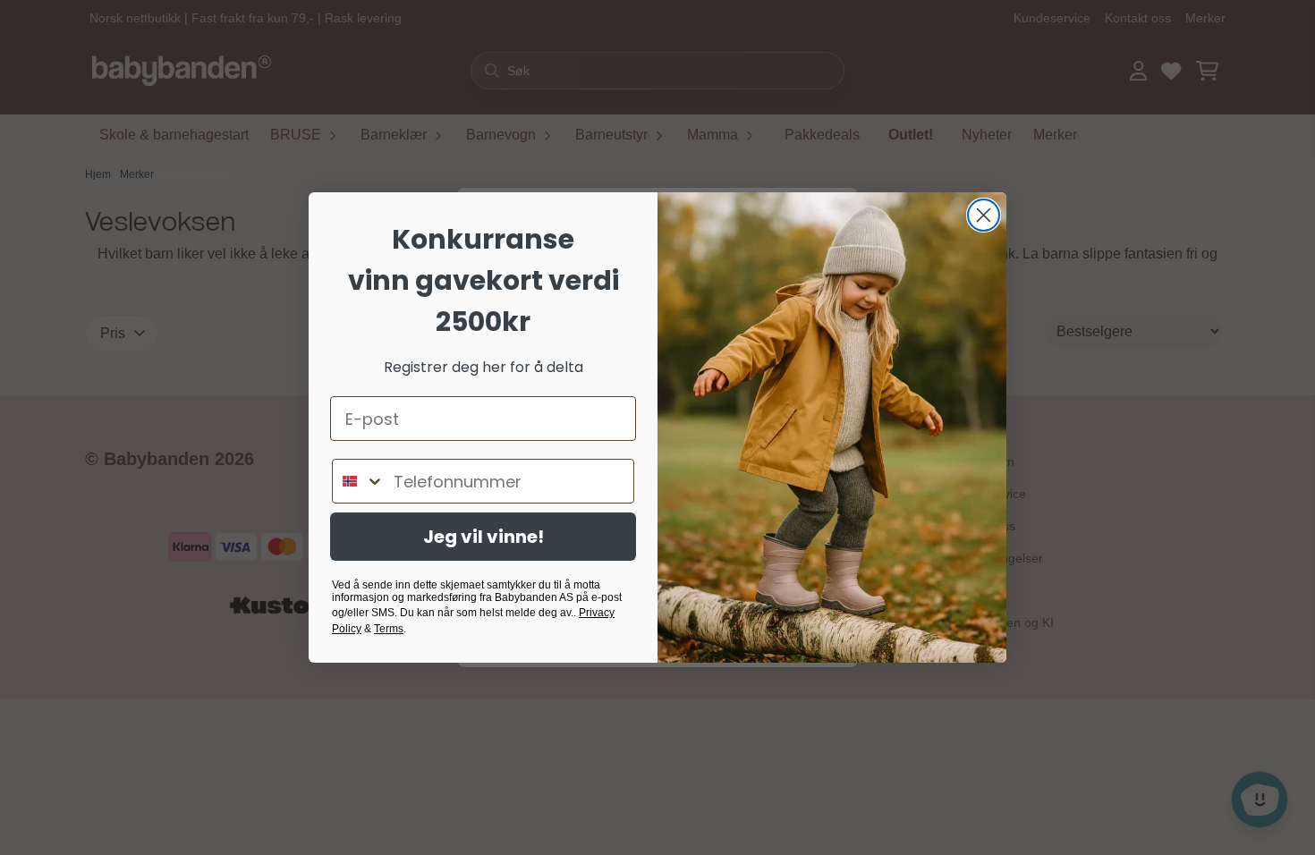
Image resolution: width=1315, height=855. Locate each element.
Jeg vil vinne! (483, 536)
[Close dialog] (983, 215)
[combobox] (359, 481)
